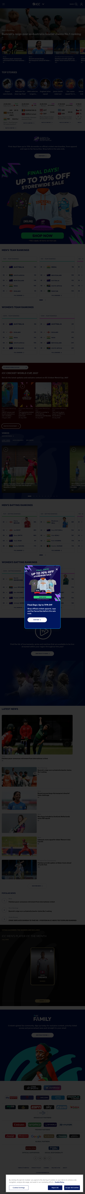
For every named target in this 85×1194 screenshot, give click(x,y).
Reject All (55, 1187)
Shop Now (36, 619)
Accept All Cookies (72, 1187)
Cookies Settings (19, 1187)
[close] (57, 569)
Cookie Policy (59, 1182)
